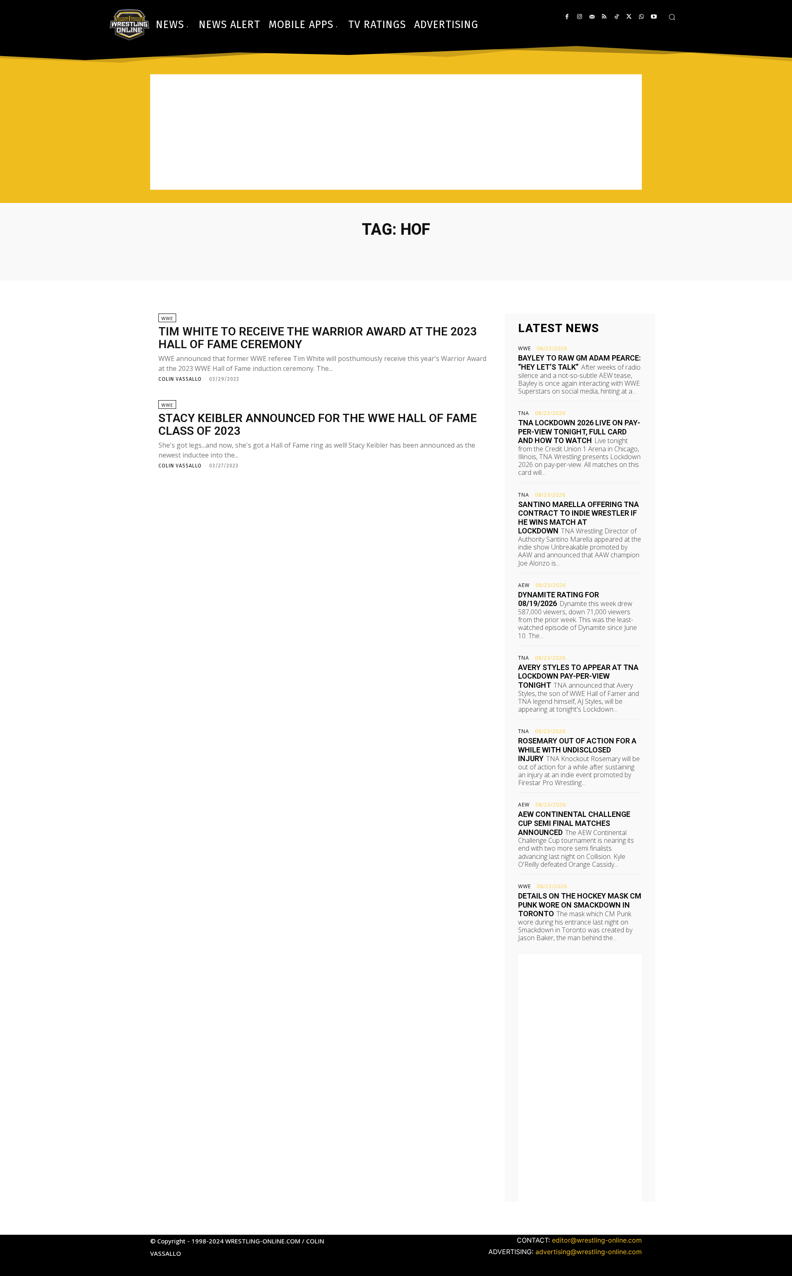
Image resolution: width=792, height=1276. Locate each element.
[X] (629, 16)
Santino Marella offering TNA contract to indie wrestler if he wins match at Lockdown (578, 517)
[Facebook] (567, 16)
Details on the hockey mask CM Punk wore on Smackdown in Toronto (579, 905)
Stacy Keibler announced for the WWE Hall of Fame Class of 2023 (317, 424)
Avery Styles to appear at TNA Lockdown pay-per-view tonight (578, 676)
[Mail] (592, 16)
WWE (167, 318)
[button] (672, 17)
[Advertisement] (396, 132)
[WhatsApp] (641, 16)
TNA (523, 413)
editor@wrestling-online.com (597, 1240)
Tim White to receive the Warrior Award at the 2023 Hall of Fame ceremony (317, 338)
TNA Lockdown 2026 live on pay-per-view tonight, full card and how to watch (579, 431)
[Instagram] (579, 16)
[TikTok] (616, 16)
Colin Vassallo (180, 379)
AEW (524, 585)
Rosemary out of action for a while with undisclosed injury (577, 749)
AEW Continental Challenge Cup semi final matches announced (574, 823)
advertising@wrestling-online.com (588, 1252)
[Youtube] (653, 16)
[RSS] (604, 16)
